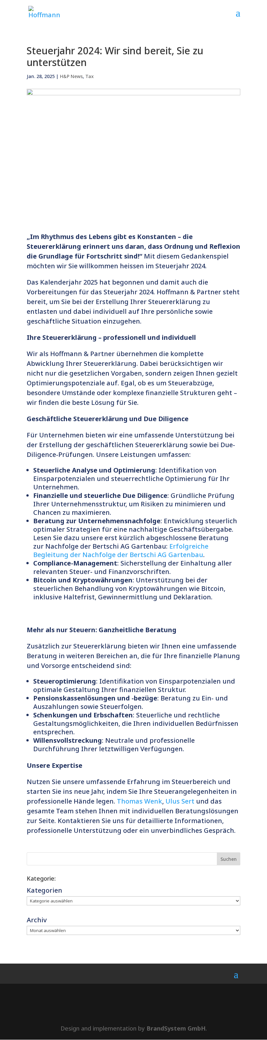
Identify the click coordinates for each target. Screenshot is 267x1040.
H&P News (71, 76)
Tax (89, 76)
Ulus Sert (179, 801)
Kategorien (44, 890)
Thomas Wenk (139, 801)
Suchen (228, 859)
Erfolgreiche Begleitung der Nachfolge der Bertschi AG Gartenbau (120, 550)
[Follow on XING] (144, 1008)
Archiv (37, 919)
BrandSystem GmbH (176, 1028)
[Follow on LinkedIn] (122, 1008)
